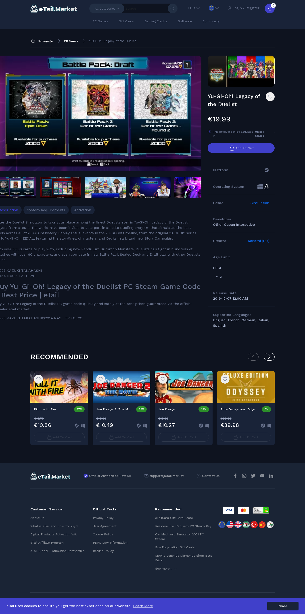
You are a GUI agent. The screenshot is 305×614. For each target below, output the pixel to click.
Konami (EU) (258, 241)
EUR (191, 8)
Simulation (260, 203)
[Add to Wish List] (270, 96)
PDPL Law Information (110, 542)
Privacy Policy (103, 518)
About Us (37, 518)
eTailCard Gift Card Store (174, 518)
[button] (193, 187)
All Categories (105, 8)
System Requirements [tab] (46, 210)
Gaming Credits (155, 21)
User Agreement (105, 526)
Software (185, 21)
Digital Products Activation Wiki (53, 534)
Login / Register (245, 8)
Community (211, 21)
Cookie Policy (103, 534)
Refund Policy (103, 551)
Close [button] (283, 606)
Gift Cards (126, 21)
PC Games (100, 21)
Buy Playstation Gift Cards (175, 547)
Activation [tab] (82, 210)
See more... (164, 568)
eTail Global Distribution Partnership (57, 551)
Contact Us (210, 476)
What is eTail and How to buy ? (54, 526)
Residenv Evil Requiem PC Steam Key (183, 526)
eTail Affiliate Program (47, 542)
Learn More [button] (143, 606)
